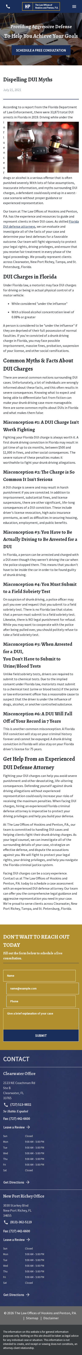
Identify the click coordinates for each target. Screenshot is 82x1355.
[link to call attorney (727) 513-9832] (8, 6)
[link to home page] (41, 6)
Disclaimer (51, 1318)
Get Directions (13, 1182)
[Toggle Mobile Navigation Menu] (74, 6)
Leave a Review (14, 1127)
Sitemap (32, 1318)
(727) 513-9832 (20, 1104)
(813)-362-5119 (20, 1222)
